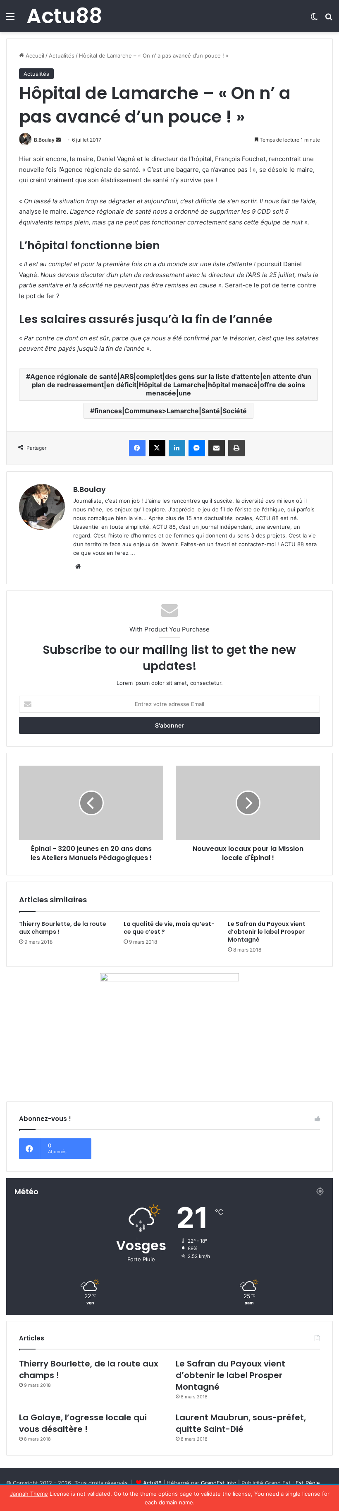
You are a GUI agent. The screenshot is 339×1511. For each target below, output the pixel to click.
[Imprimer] (236, 448)
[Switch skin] (314, 19)
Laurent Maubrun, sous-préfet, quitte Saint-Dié (241, 1423)
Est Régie (308, 1483)
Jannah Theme (29, 1493)
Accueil (34, 55)
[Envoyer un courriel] (58, 140)
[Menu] (10, 19)
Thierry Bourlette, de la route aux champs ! (62, 928)
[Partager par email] (216, 448)
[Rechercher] (329, 19)
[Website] (78, 566)
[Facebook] (137, 448)
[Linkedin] (177, 448)
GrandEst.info (218, 1483)
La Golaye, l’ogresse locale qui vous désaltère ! (83, 1423)
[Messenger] (197, 448)
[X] (157, 448)
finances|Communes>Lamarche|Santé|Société (170, 411)
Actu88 (152, 1483)
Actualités (61, 55)
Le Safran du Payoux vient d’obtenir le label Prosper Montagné (267, 932)
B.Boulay (44, 140)
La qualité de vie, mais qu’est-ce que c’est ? (169, 928)
